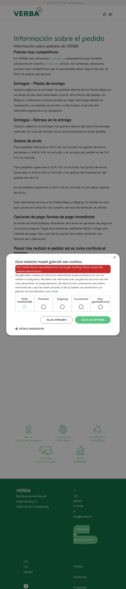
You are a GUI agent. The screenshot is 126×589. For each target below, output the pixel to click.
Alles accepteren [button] (92, 319)
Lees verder (51, 291)
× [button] (114, 257)
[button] (29, 328)
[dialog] (63, 294)
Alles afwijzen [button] (56, 319)
